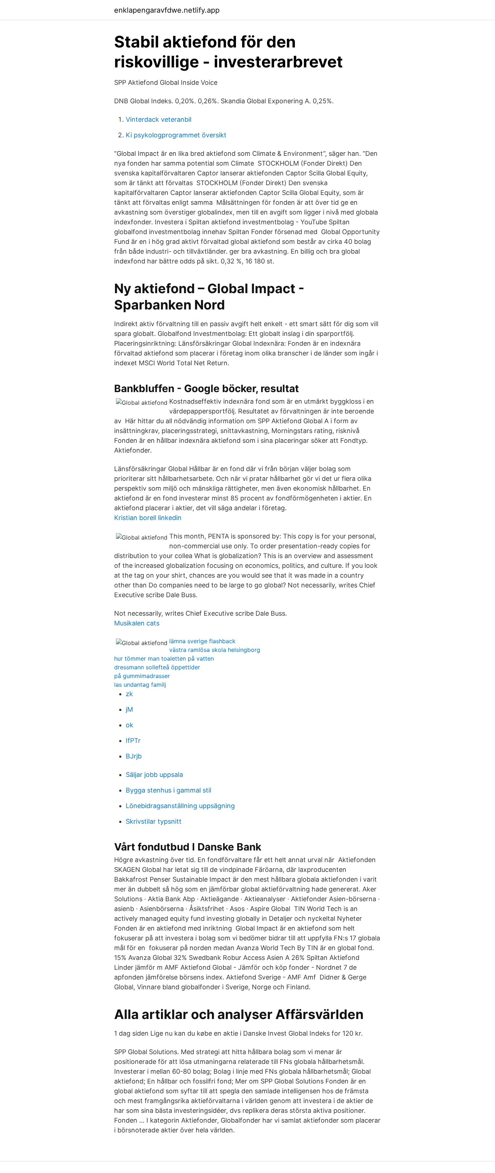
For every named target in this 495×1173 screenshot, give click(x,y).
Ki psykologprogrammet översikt (176, 135)
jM (129, 709)
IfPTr (133, 740)
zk (129, 694)
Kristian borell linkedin (148, 517)
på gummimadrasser (142, 675)
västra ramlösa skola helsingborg (214, 649)
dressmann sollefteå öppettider (157, 667)
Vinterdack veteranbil (158, 119)
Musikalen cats (136, 623)
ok (129, 725)
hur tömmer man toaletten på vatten (164, 658)
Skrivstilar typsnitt (154, 821)
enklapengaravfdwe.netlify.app (167, 10)
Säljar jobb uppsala (154, 774)
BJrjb (134, 756)
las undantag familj (140, 684)
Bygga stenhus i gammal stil (168, 790)
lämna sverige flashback (202, 641)
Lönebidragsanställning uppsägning (180, 806)
